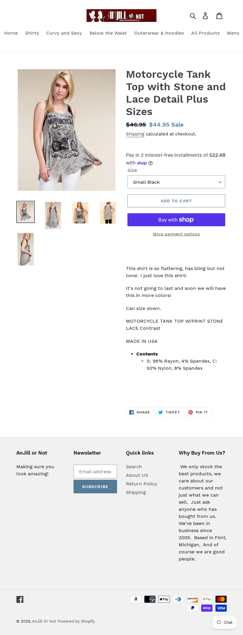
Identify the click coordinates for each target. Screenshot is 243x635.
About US (137, 475)
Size (132, 170)
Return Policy (141, 484)
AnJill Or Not (44, 621)
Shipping (135, 134)
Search (134, 466)
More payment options (176, 234)
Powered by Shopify (76, 621)
